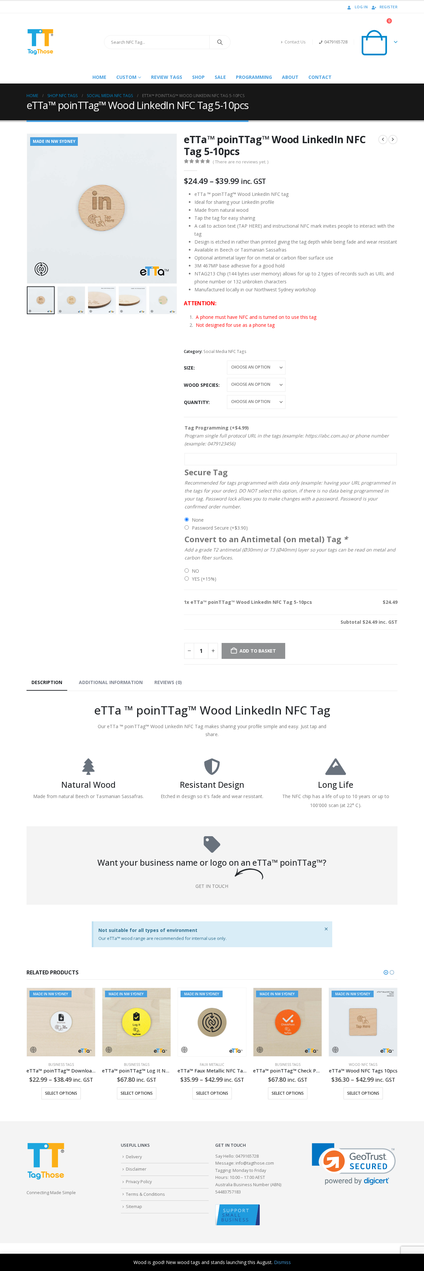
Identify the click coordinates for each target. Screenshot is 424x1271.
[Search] (220, 42)
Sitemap (134, 1206)
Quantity (196, 402)
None (198, 520)
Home (99, 77)
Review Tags (166, 77)
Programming (254, 77)
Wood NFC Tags (287, 1064)
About (290, 77)
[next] (393, 139)
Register (389, 6)
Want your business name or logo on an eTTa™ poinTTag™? (211, 862)
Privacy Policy (139, 1181)
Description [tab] (46, 682)
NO (195, 571)
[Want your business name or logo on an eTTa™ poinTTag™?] (212, 844)
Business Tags (61, 1064)
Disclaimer (136, 1169)
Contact (320, 77)
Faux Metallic (136, 1064)
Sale (220, 77)
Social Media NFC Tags (224, 351)
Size (188, 368)
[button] (28, 209)
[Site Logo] (39, 42)
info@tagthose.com (255, 1163)
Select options (61, 1093)
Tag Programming (217, 428)
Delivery (134, 1157)
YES (204, 579)
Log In (361, 6)
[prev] (383, 139)
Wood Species (201, 385)
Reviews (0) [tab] (168, 682)
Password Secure (220, 528)
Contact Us (295, 42)
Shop (198, 77)
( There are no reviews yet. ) (240, 162)
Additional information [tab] (111, 682)
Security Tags (363, 1064)
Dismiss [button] (282, 1262)
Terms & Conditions (145, 1194)
